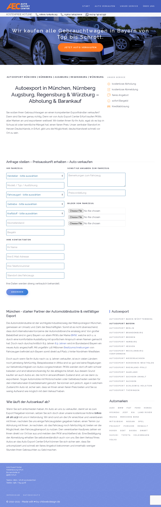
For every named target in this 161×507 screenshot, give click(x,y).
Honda (148, 408)
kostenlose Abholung (124, 83)
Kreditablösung (120, 106)
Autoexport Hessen (122, 346)
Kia (133, 412)
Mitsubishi (116, 422)
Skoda (133, 431)
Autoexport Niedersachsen (127, 358)
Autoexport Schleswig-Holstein (130, 386)
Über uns (149, 6)
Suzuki (113, 435)
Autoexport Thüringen (124, 390)
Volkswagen (141, 435)
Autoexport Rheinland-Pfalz (128, 367)
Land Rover (145, 412)
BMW (74, 335)
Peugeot (115, 426)
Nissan (130, 422)
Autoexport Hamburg (123, 342)
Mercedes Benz (129, 417)
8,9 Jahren (61, 343)
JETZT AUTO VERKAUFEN (80, 47)
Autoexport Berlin (121, 328)
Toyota (125, 435)
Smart (144, 431)
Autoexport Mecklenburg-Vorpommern (126, 352)
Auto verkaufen (105, 6)
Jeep (125, 412)
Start (86, 6)
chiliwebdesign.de (50, 501)
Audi (112, 408)
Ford (138, 408)
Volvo (113, 440)
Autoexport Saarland (123, 372)
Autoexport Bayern (122, 324)
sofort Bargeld (120, 100)
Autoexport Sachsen (122, 381)
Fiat (129, 408)
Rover (113, 431)
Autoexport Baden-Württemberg (131, 319)
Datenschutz (31, 495)
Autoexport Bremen (122, 337)
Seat (123, 431)
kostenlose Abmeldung (125, 89)
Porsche (129, 426)
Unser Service (129, 6)
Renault (143, 426)
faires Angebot (120, 95)
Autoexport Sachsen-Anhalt (128, 377)
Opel (141, 422)
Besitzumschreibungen (76, 347)
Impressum (13, 495)
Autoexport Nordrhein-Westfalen (131, 363)
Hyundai (114, 412)
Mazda (113, 417)
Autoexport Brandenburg (126, 333)
